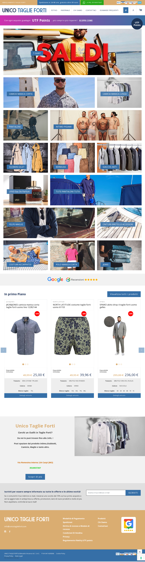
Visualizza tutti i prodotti (124, 294)
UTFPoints (137, 23)
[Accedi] (133, 10)
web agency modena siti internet (11, 558)
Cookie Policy (60, 553)
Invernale (65, 10)
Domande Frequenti (109, 10)
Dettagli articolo (26, 395)
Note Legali (19, 556)
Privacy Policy (8, 556)
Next (141, 350)
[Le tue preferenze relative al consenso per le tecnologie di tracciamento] (141, 558)
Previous (3, 350)
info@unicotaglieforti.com (15, 526)
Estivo (54, 10)
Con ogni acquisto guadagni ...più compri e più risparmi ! (48, 20)
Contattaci (91, 10)
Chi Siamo (77, 10)
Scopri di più (35, 476)
